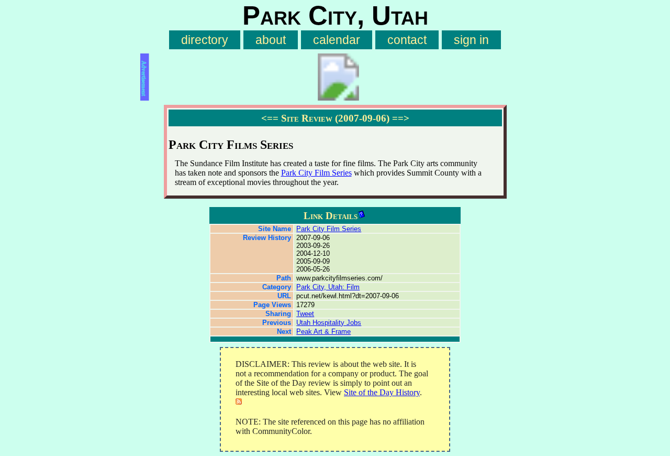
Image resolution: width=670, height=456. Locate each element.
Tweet (305, 314)
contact (407, 40)
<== (269, 118)
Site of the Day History (382, 392)
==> (400, 118)
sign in (471, 40)
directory (204, 40)
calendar (336, 40)
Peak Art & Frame (323, 331)
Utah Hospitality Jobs (328, 323)
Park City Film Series (316, 172)
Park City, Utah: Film (328, 287)
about (270, 40)
